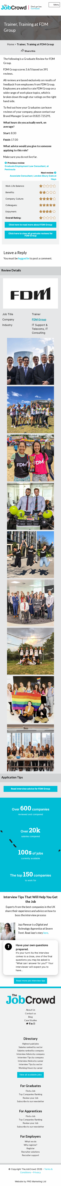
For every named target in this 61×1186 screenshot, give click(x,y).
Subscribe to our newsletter (30, 1101)
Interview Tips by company (31, 1057)
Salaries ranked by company (30, 1050)
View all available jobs (30, 1074)
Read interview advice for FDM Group (30, 788)
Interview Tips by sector (30, 1064)
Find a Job (30, 1090)
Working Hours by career (31, 1068)
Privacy (37, 1172)
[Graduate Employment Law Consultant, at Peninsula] (6, 163)
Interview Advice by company (30, 1054)
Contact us (30, 1013)
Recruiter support (30, 1155)
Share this (29, 51)
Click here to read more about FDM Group (30, 224)
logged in (23, 258)
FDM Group (39, 319)
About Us (30, 1009)
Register (30, 1148)
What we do (30, 1141)
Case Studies (30, 1020)
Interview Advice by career (30, 1061)
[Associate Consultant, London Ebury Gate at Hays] (55, 172)
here (45, 932)
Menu (56, 4)
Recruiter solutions (30, 1151)
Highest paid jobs (30, 1043)
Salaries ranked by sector (31, 1047)
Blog (30, 1016)
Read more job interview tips (30, 980)
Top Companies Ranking (30, 1094)
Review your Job (30, 1098)
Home (10, 44)
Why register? (30, 1145)
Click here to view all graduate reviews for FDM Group (30, 234)
